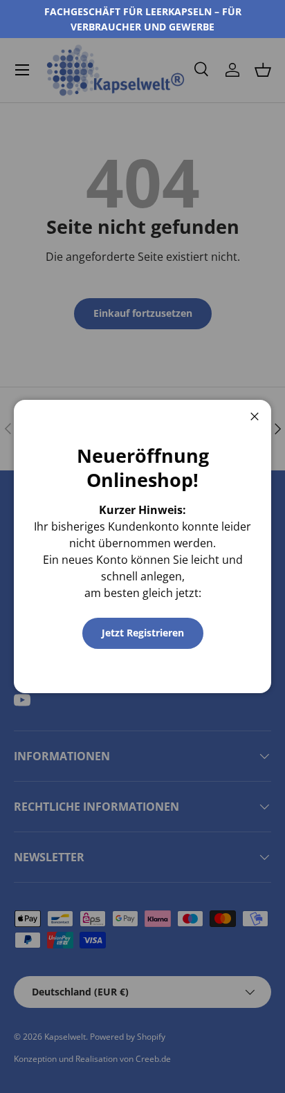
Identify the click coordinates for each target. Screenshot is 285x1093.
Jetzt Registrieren (143, 632)
